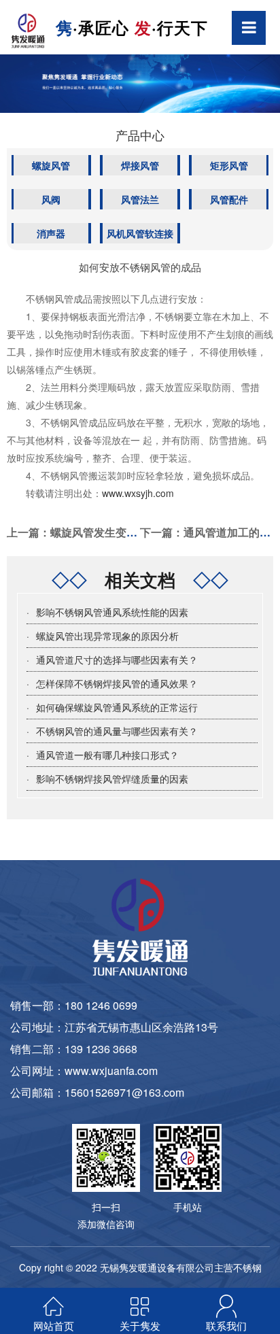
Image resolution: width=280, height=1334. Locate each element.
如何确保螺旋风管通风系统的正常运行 (117, 707)
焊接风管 (140, 165)
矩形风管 (229, 165)
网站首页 (53, 1325)
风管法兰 (140, 199)
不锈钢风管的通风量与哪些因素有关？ (117, 731)
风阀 (50, 199)
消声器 (51, 233)
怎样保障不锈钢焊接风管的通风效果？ (117, 683)
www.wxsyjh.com (138, 493)
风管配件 (229, 199)
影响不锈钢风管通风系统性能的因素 (112, 612)
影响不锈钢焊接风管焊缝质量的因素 (112, 778)
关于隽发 (140, 1325)
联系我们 (226, 1325)
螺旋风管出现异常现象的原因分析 (107, 636)
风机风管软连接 (140, 233)
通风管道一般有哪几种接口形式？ (107, 755)
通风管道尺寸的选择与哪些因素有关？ (117, 659)
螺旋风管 (51, 165)
